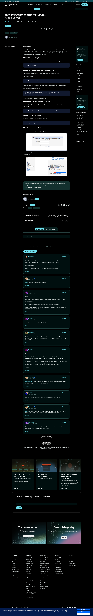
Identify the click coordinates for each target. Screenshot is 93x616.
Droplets (28, 571)
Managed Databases (30, 580)
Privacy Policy (15, 577)
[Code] (44, 236)
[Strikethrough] (28, 236)
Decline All (83, 611)
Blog (66, 1)
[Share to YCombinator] (49, 29)
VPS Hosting (57, 561)
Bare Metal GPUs (29, 561)
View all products (29, 536)
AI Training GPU (58, 557)
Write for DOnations (44, 563)
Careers (72, 1)
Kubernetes (79, 86)
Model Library (29, 569)
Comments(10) (39, 229)
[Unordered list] (38, 236)
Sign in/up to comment (30, 251)
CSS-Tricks (42, 561)
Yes (62, 220)
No (66, 220)
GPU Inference (58, 559)
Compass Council (44, 571)
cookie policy (63, 611)
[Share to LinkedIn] (47, 29)
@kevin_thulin (28, 381)
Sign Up (16, 488)
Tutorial (8, 26)
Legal (13, 575)
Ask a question (52, 215)
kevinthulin (30, 292)
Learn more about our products (33, 187)
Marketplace (43, 577)
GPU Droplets (29, 559)
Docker (78, 83)
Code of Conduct (44, 586)
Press (13, 573)
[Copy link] (52, 29)
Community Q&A (43, 559)
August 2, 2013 (31, 319)
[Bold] (24, 236)
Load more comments (46, 436)
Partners (14, 567)
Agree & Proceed (83, 609)
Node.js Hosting (58, 569)
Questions (43, 9)
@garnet (27, 411)
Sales (70, 559)
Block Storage (29, 584)
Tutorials (37, 9)
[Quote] (40, 236)
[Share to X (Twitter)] (41, 29)
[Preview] (66, 236)
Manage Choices (83, 613)
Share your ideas (72, 565)
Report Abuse (72, 561)
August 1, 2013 (31, 293)
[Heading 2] (35, 236)
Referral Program (15, 569)
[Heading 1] (34, 236)
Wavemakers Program (45, 569)
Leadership (14, 559)
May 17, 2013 (31, 279)
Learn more (40, 488)
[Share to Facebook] (44, 29)
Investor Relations (15, 580)
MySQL (78, 81)
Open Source (43, 573)
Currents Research (44, 565)
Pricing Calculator (44, 580)
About (13, 557)
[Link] (30, 236)
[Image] (31, 236)
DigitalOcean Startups (44, 567)
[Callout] (42, 236)
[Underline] (27, 236)
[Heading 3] (36, 236)
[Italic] (26, 236)
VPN (55, 565)
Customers (14, 565)
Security (13, 578)
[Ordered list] (39, 236)
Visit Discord (81, 107)
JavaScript (79, 75)
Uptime (27, 590)
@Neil (26, 282)
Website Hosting (58, 563)
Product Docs (52, 9)
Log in (77, 4)
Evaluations (28, 567)
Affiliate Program (15, 571)
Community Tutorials (44, 557)
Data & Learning (29, 565)
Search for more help (62, 215)
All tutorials (79, 89)
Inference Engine (29, 563)
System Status (72, 563)
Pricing (41, 578)
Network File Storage (30, 586)
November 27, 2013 (32, 423)
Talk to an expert (81, 91)
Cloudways (28, 599)
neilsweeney (31, 256)
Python (78, 78)
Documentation (43, 582)
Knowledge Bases (30, 557)
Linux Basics (80, 73)
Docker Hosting (58, 567)
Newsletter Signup (44, 575)
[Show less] (67, 256)
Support (70, 557)
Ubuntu (11, 21)
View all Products (29, 600)
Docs (69, 1)
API (27, 588)
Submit (19, 507)
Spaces (27, 582)
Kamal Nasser (31, 278)
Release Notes (43, 584)
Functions (28, 575)
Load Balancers (29, 578)
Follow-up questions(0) (51, 229)
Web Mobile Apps (58, 571)
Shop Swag (42, 588)
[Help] (68, 236)
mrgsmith (30, 392)
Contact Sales (85, 1)
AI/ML (78, 68)
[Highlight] (32, 236)
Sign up (84, 4)
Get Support (78, 1)
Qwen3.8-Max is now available (12, 1)
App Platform (29, 577)
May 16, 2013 (31, 257)
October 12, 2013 (32, 394)
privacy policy (34, 610)
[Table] (43, 236)
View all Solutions (58, 577)
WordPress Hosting (59, 573)
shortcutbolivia (31, 422)
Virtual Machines (58, 575)
